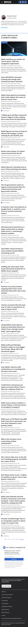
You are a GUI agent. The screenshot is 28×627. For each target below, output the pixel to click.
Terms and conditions (6, 597)
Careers (3, 615)
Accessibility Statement (7, 606)
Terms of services (19, 561)
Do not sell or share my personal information (11, 618)
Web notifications (6, 612)
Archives (21, 539)
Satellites (4, 42)
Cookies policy (5, 603)
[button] (25, 2)
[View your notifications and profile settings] (23, 2)
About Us (4, 591)
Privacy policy (5, 600)
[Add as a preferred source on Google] (6, 586)
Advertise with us (5, 609)
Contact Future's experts (7, 594)
